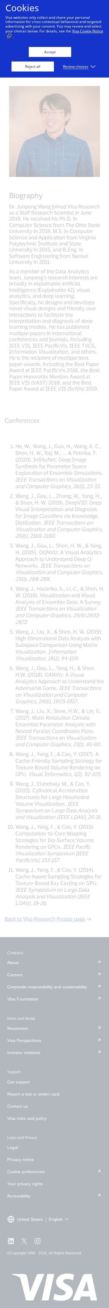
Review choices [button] (75, 66)
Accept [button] (50, 52)
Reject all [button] (32, 66)
